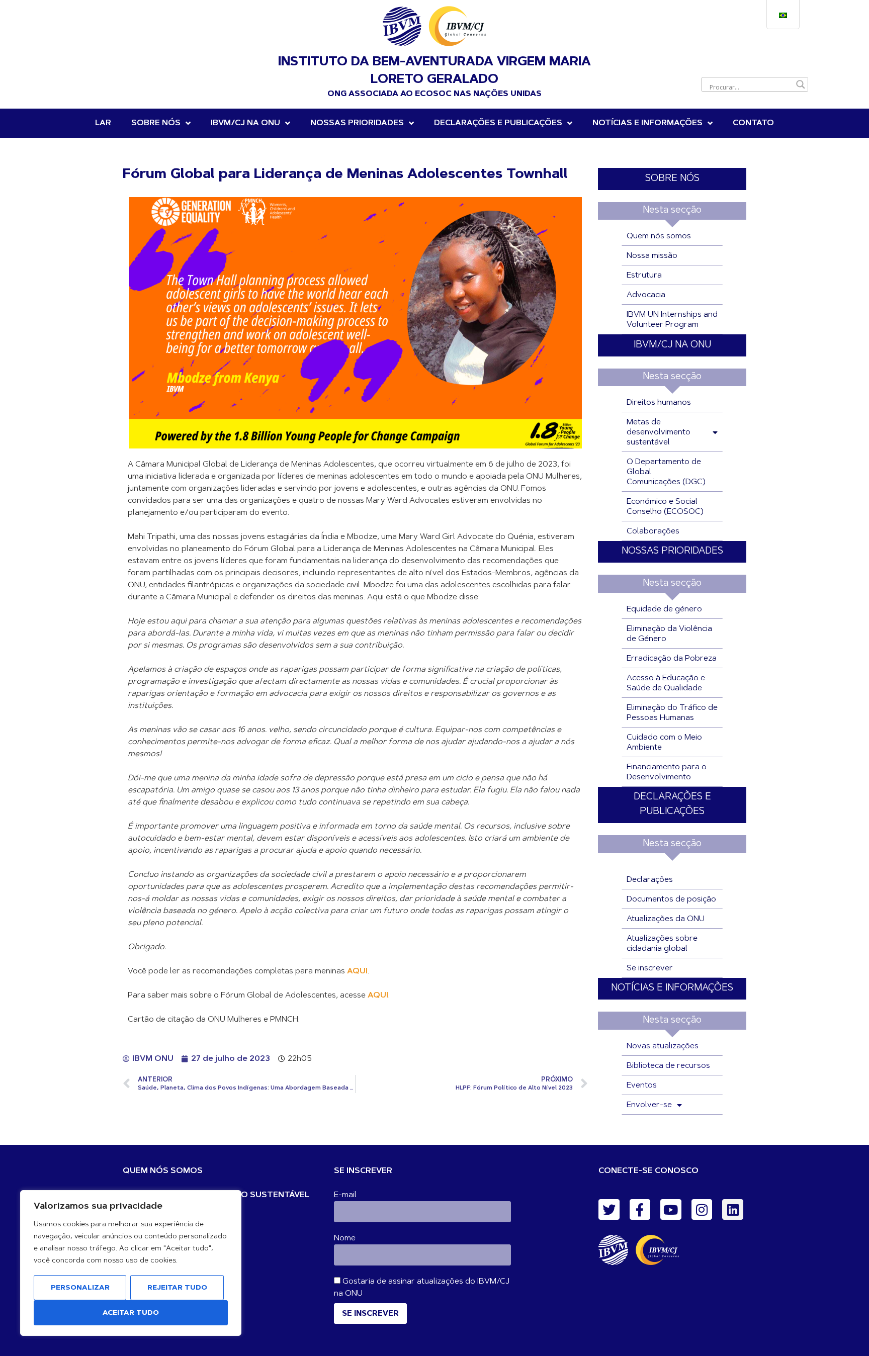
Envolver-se (649, 1105)
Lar (103, 123)
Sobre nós (156, 123)
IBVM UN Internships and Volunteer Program (672, 320)
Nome (345, 1238)
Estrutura (644, 276)
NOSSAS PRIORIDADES (357, 123)
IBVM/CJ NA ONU (672, 345)
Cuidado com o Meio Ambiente (664, 743)
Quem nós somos (659, 236)
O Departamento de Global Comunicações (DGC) (666, 472)
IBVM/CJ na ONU (245, 123)
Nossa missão (652, 256)
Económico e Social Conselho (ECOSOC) (665, 507)
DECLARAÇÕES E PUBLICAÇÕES (498, 123)
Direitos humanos (659, 403)
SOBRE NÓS (672, 179)
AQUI (357, 971)
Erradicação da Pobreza (672, 659)
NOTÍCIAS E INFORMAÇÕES (672, 988)
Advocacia (646, 295)
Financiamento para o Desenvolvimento (667, 772)
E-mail (345, 1195)
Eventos (642, 1085)
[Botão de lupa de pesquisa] (801, 84)
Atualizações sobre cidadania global (662, 944)
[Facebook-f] (640, 1209)
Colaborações (653, 531)
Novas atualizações (663, 1046)
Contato (753, 123)
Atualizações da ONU (666, 919)
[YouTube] (670, 1209)
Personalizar (80, 1288)
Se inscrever (650, 968)
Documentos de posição (671, 899)
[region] (130, 1263)
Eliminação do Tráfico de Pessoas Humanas (672, 713)
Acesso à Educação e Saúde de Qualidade (666, 683)
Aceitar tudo (131, 1313)
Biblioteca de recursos (668, 1066)
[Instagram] (702, 1209)
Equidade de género (664, 609)
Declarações (650, 880)
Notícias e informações (647, 123)
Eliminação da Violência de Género (669, 634)
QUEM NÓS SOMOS (163, 1171)
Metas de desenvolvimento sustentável (658, 432)
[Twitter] (609, 1209)
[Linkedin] (732, 1209)
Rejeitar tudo (177, 1288)
